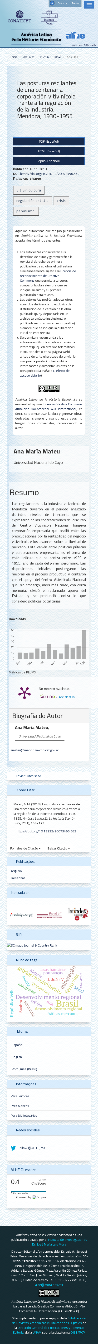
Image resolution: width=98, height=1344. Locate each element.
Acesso (75, 3)
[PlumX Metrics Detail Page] (24, 692)
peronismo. (26, 211)
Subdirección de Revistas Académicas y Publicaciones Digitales (49, 1320)
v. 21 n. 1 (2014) (50, 57)
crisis (61, 200)
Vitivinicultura (28, 190)
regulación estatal (32, 200)
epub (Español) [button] (49, 161)
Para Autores (20, 1106)
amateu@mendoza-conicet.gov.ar (34, 750)
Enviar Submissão (28, 776)
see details (67, 697)
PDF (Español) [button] (49, 141)
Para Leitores (20, 1096)
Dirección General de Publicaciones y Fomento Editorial (48, 1330)
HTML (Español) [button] (49, 151)
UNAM (37, 1332)
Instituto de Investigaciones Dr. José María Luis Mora (59, 1242)
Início (14, 57)
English (17, 1057)
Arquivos (28, 57)
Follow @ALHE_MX (31, 1148)
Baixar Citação (58, 848)
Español (17, 1045)
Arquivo (16, 871)
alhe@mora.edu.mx (49, 1285)
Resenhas (18, 878)
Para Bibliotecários (24, 1115)
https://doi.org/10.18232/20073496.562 (49, 174)
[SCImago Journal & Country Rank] (32, 945)
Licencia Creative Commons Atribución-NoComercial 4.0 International (48, 406)
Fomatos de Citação (24, 848)
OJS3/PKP (77, 1332)
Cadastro (62, 3)
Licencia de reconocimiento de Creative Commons (48, 276)
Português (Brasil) (24, 1069)
